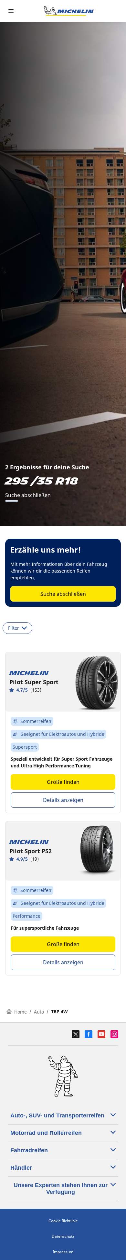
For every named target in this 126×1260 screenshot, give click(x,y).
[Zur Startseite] (69, 11)
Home (20, 1012)
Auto (39, 1012)
